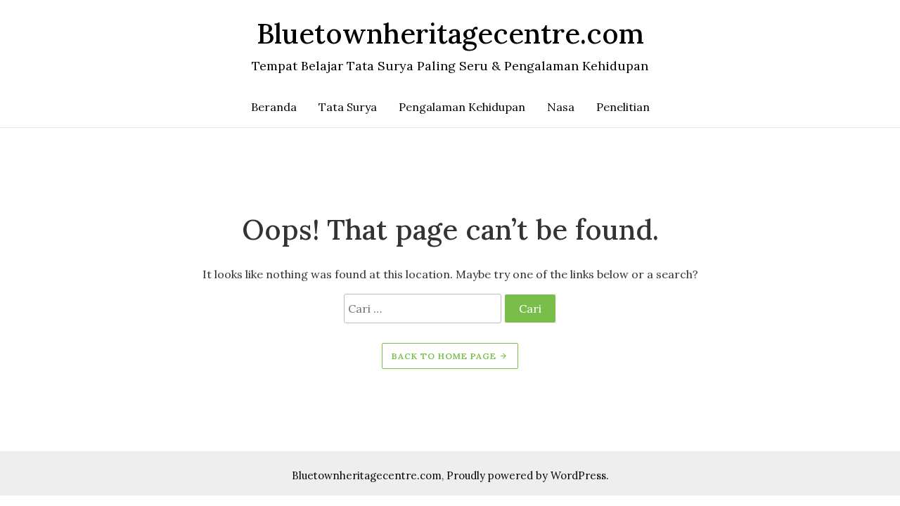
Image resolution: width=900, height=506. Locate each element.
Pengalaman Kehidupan (462, 107)
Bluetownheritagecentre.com (367, 475)
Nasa (560, 107)
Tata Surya (348, 107)
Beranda (274, 107)
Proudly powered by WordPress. (527, 475)
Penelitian (623, 107)
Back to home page (445, 356)
